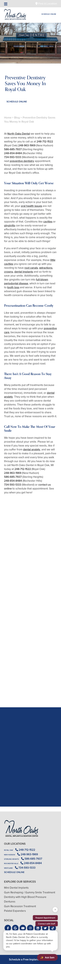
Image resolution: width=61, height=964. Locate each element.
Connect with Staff (46, 923)
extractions (45, 268)
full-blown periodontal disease (26, 282)
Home (7, 118)
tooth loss (13, 287)
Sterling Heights (11, 859)
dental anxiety (31, 449)
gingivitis (9, 226)
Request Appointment (45, 917)
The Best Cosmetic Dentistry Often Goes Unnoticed (30, 632)
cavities (47, 222)
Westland (8, 868)
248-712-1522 (45, 142)
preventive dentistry (22, 161)
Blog (17, 118)
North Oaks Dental (18, 134)
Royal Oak (8, 850)
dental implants (23, 272)
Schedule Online (48, 14)
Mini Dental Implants (16, 888)
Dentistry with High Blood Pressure (25, 897)
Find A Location (47, 4)
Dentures (9, 902)
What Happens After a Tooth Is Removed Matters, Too (30, 577)
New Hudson (9, 854)
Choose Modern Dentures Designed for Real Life (30, 688)
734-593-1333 (12, 157)
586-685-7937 (13, 149)
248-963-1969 (26, 145)
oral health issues (31, 206)
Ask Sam (47, 957)
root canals (31, 268)
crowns (8, 272)
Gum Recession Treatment (20, 906)
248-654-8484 (13, 153)
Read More (14, 586)
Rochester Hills (11, 863)
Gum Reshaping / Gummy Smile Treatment (29, 892)
